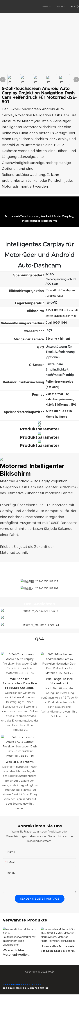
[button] (78, 6)
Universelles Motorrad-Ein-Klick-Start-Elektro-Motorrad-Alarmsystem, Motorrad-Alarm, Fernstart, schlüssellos (58, 949)
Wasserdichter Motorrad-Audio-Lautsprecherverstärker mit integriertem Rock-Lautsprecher (20, 952)
